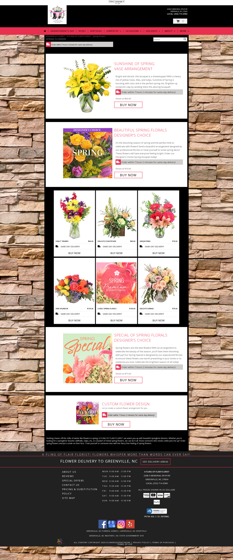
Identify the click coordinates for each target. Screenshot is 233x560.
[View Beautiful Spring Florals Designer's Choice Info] (88, 152)
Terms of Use (124, 544)
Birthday (96, 31)
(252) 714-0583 (180, 14)
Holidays (151, 31)
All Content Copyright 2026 (90, 542)
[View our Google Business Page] (112, 527)
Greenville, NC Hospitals (133, 531)
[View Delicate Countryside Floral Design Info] (116, 215)
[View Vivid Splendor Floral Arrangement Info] (74, 282)
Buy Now (128, 105)
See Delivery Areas (155, 461)
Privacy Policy (141, 542)
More (183, 31)
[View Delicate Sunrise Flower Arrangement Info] (158, 282)
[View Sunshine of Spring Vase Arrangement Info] (88, 84)
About (169, 31)
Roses (82, 31)
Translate (125, 4)
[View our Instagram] (121, 527)
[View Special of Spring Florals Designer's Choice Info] (88, 357)
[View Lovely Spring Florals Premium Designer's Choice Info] (116, 282)
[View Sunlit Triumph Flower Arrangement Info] (74, 215)
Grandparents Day (62, 31)
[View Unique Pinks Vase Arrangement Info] (158, 215)
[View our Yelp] (130, 527)
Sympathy (112, 31)
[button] (180, 21)
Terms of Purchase (163, 542)
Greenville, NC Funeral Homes (102, 531)
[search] (185, 39)
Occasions (132, 31)
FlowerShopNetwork (118, 542)
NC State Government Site (130, 535)
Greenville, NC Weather (101, 535)
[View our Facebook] (102, 527)
